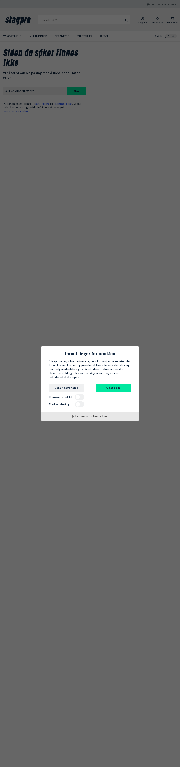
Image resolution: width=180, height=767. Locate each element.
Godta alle (113, 388)
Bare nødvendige (66, 388)
